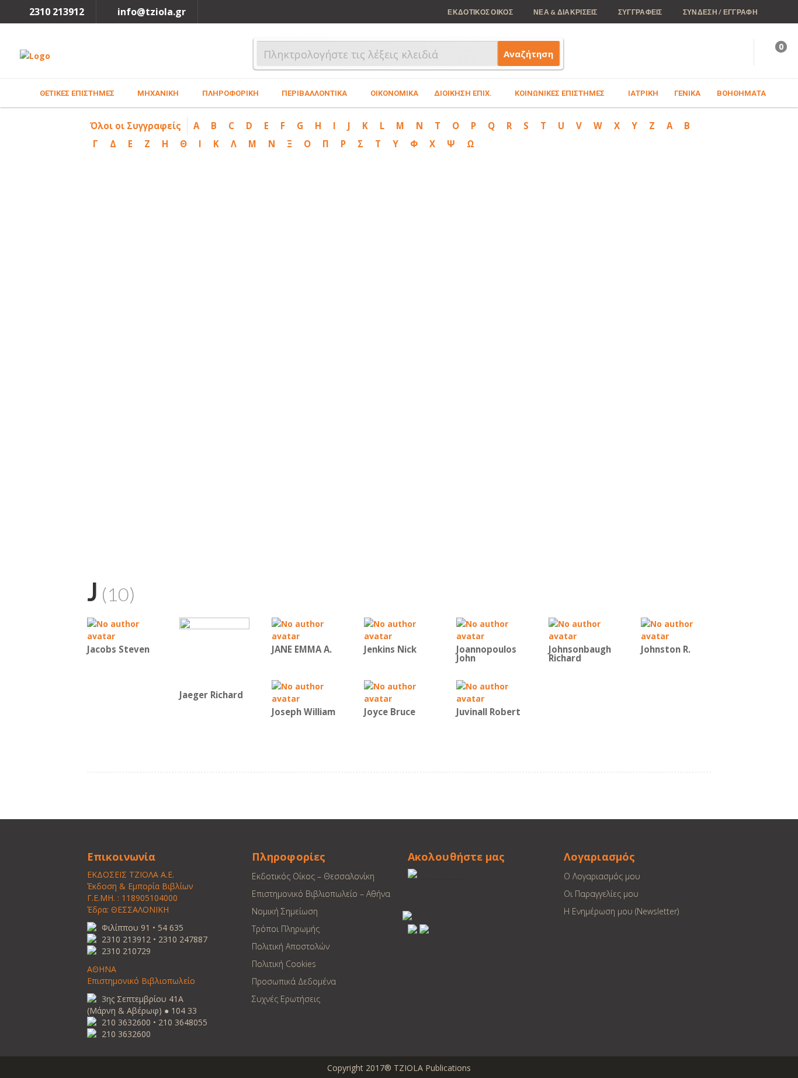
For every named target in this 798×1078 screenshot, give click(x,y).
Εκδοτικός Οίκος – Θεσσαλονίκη (313, 876)
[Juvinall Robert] (491, 691)
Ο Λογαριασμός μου (602, 876)
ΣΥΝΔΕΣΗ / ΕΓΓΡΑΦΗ (720, 12)
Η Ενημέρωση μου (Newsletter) (621, 911)
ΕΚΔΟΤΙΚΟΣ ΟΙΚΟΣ (480, 12)
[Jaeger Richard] (214, 651)
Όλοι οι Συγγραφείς (135, 125)
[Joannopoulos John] (491, 629)
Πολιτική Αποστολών (290, 946)
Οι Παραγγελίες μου (601, 893)
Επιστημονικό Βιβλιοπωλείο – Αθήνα (321, 893)
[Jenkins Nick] (399, 629)
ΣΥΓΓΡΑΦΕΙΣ (640, 12)
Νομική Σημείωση (285, 911)
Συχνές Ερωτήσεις (286, 998)
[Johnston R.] (676, 629)
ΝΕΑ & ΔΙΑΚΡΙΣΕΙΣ (565, 12)
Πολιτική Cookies (284, 963)
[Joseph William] (307, 691)
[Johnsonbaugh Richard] (584, 629)
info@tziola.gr (151, 11)
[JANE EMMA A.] (307, 629)
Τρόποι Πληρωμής (286, 928)
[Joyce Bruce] (399, 691)
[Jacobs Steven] (122, 629)
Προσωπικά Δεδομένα (294, 981)
